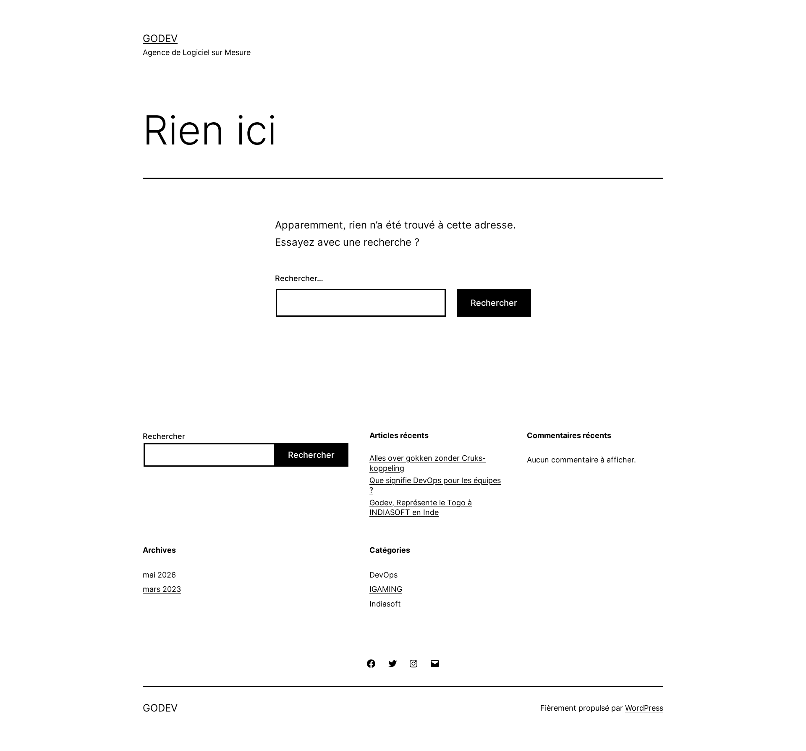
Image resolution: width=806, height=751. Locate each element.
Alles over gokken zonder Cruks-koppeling (427, 463)
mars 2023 (162, 589)
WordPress (644, 708)
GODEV (160, 38)
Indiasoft (385, 603)
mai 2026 (159, 574)
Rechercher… (299, 278)
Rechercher (164, 436)
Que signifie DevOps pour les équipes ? (435, 485)
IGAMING (385, 589)
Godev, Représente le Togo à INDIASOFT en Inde (420, 507)
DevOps (383, 574)
